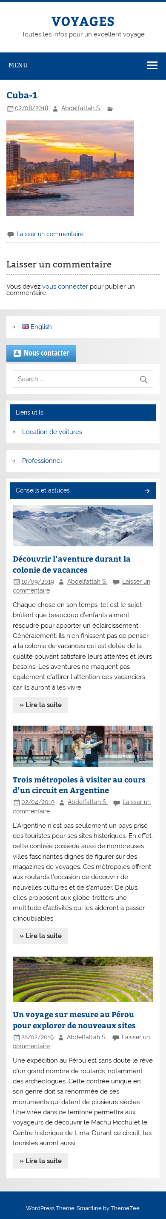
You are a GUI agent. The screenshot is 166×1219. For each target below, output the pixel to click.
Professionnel (42, 461)
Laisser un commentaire (50, 234)
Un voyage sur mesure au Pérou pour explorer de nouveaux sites (74, 1019)
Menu (18, 65)
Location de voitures (52, 432)
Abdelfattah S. (81, 108)
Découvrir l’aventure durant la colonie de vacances (72, 564)
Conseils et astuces (43, 490)
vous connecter (65, 286)
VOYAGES (83, 20)
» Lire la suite (41, 705)
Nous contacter (46, 353)
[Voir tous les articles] (146, 491)
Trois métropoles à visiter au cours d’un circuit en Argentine (79, 785)
